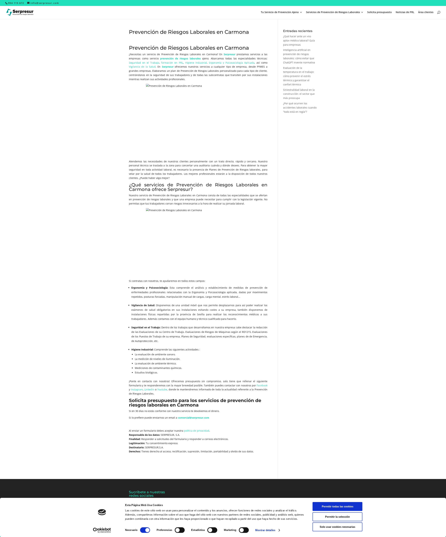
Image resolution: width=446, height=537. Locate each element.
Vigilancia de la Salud (142, 66)
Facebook (262, 385)
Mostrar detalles (265, 530)
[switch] (180, 530)
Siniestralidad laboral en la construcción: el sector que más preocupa (299, 94)
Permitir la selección (337, 516)
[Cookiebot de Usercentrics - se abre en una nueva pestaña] (102, 530)
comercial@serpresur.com (193, 417)
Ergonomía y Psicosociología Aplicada (231, 62)
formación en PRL (172, 62)
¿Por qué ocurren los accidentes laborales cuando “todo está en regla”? (300, 107)
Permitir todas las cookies (337, 506)
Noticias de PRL (405, 12)
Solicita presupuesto (379, 12)
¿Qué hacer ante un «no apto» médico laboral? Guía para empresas (299, 40)
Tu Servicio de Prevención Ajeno (280, 12)
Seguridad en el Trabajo (144, 62)
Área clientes (425, 12)
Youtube (162, 389)
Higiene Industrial (196, 62)
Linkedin (149, 389)
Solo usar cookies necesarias (337, 526)
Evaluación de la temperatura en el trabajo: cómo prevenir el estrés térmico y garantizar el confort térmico (298, 76)
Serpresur (229, 54)
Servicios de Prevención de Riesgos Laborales (333, 12)
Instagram (137, 389)
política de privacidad (196, 430)
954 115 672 (16, 3)
